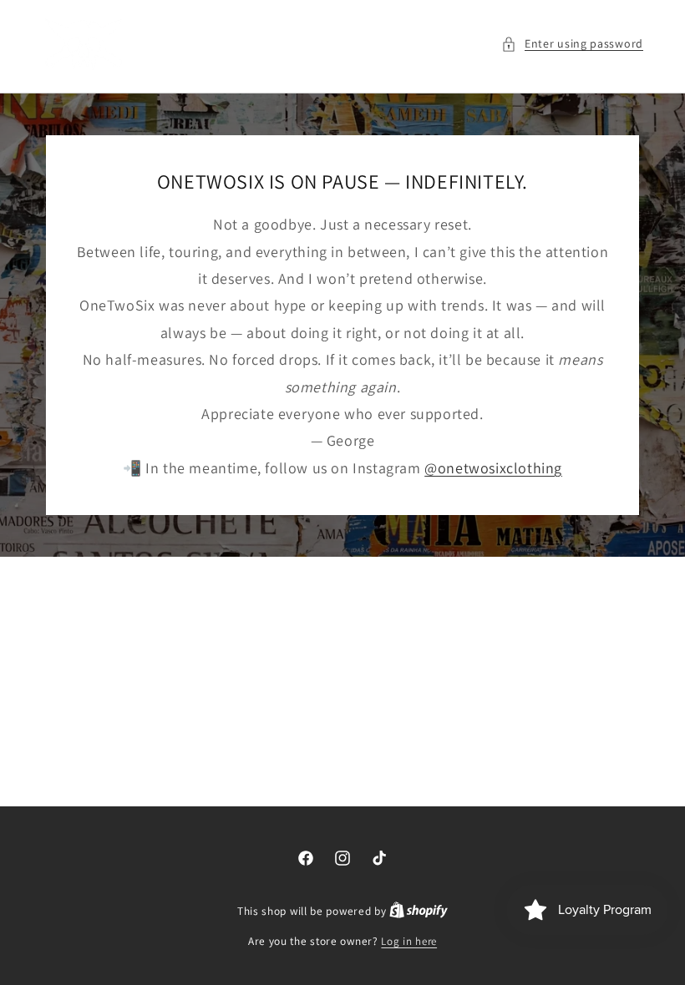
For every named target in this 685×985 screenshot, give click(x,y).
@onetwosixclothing (493, 467)
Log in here (409, 941)
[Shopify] (418, 911)
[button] (572, 43)
